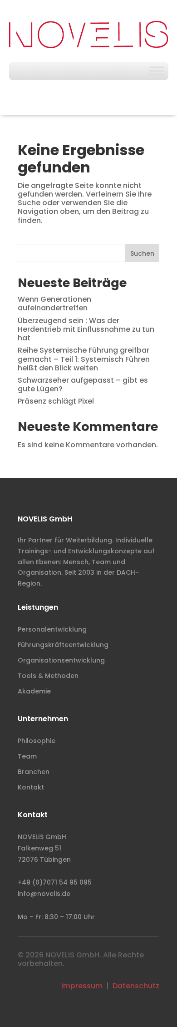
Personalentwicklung (52, 629)
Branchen (33, 771)
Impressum (82, 986)
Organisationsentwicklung (61, 660)
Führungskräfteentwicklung (63, 644)
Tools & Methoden (48, 675)
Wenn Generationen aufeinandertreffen (54, 303)
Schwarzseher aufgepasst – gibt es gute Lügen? (83, 384)
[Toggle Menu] (156, 70)
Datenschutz (136, 986)
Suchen (142, 253)
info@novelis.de (44, 893)
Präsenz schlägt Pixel (56, 401)
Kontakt (31, 787)
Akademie (34, 691)
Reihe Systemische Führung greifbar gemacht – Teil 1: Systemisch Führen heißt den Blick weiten (84, 359)
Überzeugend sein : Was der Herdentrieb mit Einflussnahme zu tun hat (86, 329)
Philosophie (36, 740)
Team (27, 756)
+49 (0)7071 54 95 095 (55, 882)
